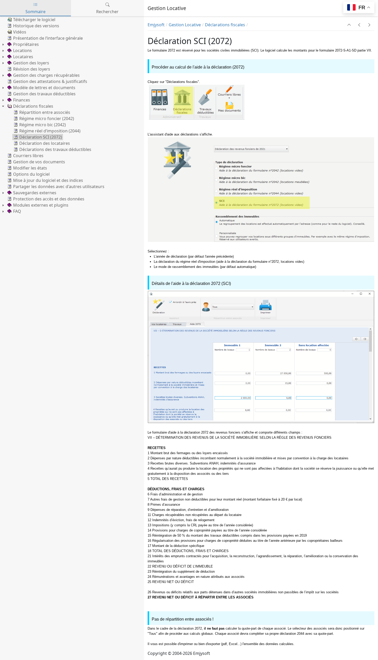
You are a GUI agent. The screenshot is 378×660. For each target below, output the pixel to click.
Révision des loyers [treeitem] (31, 69)
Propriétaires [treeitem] (26, 44)
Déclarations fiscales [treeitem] (33, 106)
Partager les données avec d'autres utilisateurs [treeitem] (58, 186)
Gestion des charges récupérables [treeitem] (46, 75)
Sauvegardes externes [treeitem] (34, 193)
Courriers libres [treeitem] (28, 155)
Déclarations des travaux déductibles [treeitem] (55, 149)
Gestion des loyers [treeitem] (31, 63)
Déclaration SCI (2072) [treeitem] (40, 137)
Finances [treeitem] (21, 100)
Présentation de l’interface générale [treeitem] (48, 38)
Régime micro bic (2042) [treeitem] (42, 125)
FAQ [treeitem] (17, 211)
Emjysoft (156, 25)
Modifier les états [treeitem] (30, 168)
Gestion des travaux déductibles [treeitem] (44, 94)
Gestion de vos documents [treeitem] (39, 162)
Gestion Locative (185, 25)
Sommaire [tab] (35, 11)
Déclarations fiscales (225, 25)
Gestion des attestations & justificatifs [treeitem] (50, 81)
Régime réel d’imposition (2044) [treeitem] (49, 131)
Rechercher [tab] (107, 11)
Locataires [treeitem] (23, 57)
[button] (349, 24)
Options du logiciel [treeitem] (31, 174)
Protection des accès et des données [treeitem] (48, 199)
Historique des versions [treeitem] (36, 26)
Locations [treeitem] (22, 50)
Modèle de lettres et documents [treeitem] (44, 87)
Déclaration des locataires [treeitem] (44, 143)
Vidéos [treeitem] (19, 32)
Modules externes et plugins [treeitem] (40, 205)
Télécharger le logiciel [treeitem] (34, 19)
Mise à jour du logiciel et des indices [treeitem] (48, 180)
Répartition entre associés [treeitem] (44, 112)
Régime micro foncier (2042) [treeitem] (46, 118)
